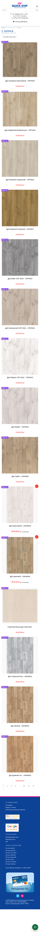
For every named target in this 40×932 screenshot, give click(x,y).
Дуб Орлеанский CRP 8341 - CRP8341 (20, 328)
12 (33, 786)
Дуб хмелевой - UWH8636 (20, 576)
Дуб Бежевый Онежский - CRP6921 (20, 229)
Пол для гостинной (11, 852)
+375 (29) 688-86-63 (21, 21)
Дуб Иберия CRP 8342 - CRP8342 (20, 377)
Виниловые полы (10, 839)
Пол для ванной (10, 848)
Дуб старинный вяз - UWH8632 (20, 676)
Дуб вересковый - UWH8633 (20, 526)
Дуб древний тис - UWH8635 (20, 775)
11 (28, 786)
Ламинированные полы (12, 837)
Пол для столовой (11, 861)
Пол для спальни (10, 864)
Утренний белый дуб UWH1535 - (20, 627)
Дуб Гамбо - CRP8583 (20, 476)
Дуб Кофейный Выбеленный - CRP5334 (20, 130)
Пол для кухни (10, 859)
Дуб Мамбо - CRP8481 (20, 427)
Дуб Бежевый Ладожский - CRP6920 (20, 180)
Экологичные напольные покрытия (15, 809)
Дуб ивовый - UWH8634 (20, 726)
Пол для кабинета (11, 855)
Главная (3, 27)
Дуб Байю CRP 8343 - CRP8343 (20, 279)
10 (24, 786)
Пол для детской (10, 850)
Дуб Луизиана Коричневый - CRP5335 (20, 81)
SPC (7, 841)
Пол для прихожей (11, 857)
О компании (9, 805)
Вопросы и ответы (11, 807)
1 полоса (19, 27)
